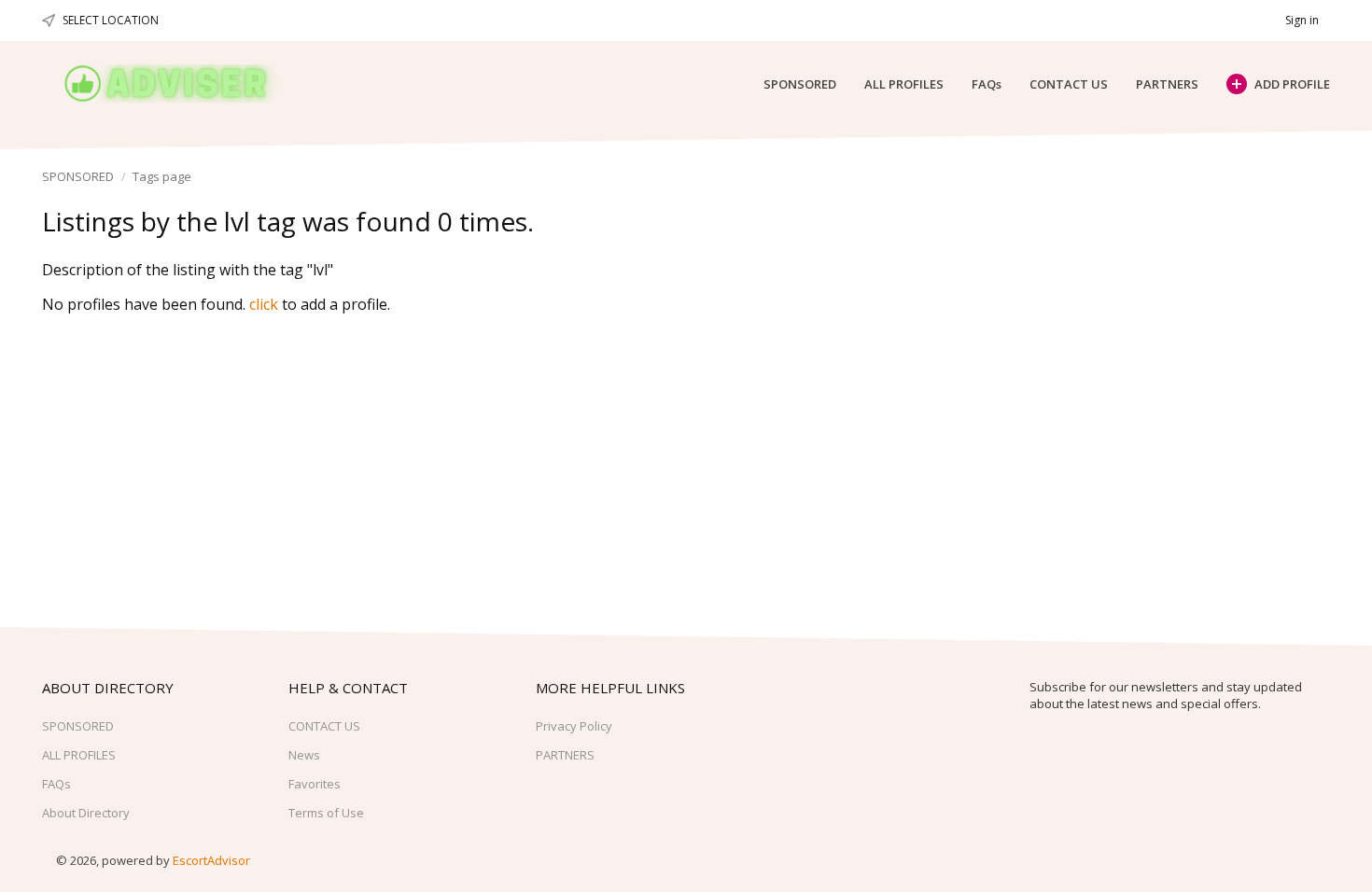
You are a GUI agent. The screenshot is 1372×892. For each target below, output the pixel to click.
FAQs (986, 84)
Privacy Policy (574, 726)
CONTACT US (1068, 84)
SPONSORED (799, 84)
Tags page (162, 176)
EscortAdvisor (211, 860)
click (263, 304)
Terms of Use (326, 812)
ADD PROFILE (1292, 84)
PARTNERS (1167, 84)
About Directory (86, 812)
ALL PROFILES (904, 84)
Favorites (314, 783)
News (304, 754)
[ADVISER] (183, 83)
